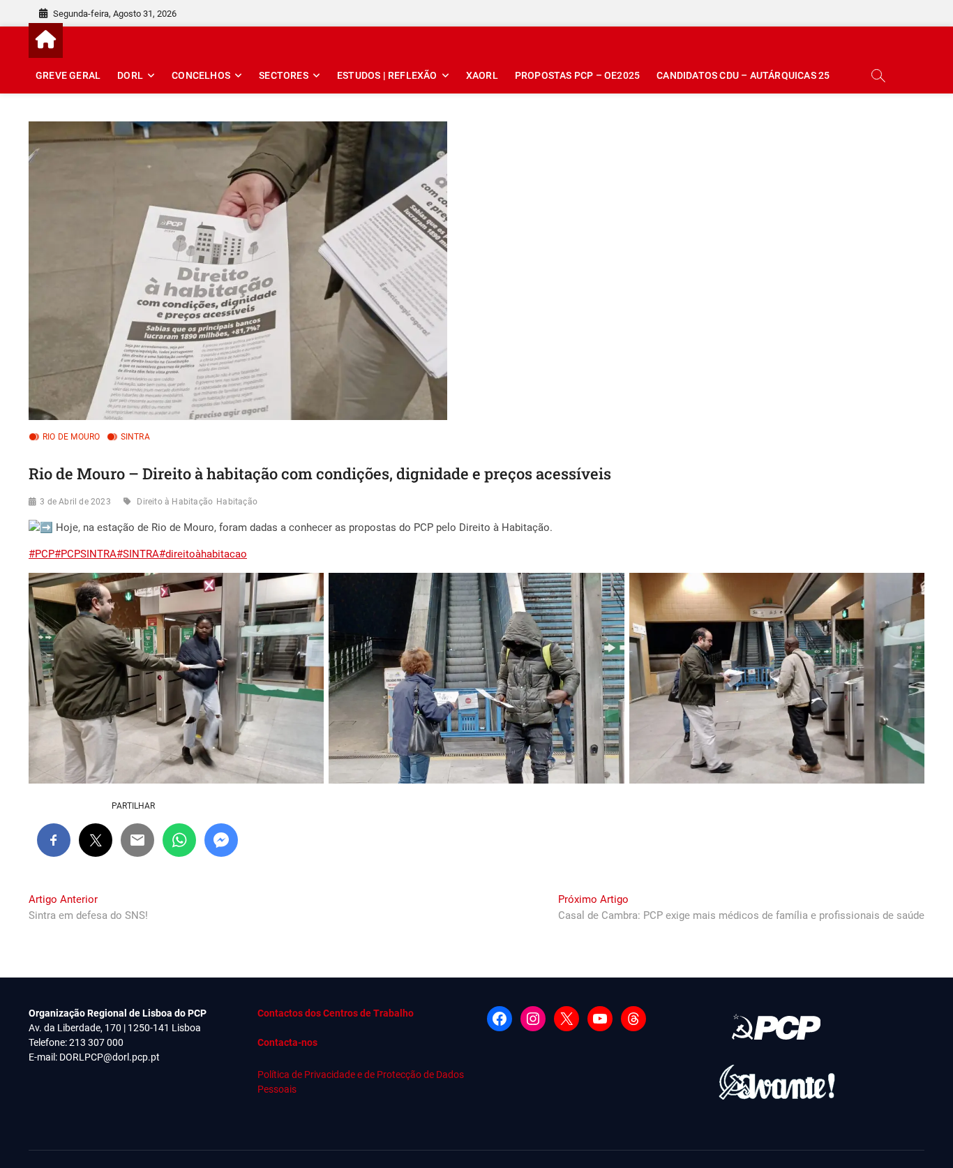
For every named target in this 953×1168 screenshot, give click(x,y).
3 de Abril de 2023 (75, 502)
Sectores (283, 75)
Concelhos (201, 75)
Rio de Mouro (71, 437)
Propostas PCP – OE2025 (577, 75)
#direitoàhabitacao (203, 554)
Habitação (236, 502)
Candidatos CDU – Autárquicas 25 (743, 75)
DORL (130, 75)
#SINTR (134, 554)
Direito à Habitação (175, 502)
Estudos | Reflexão (387, 75)
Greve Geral (68, 75)
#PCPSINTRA (85, 554)
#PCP (41, 554)
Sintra (135, 437)
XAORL (482, 75)
